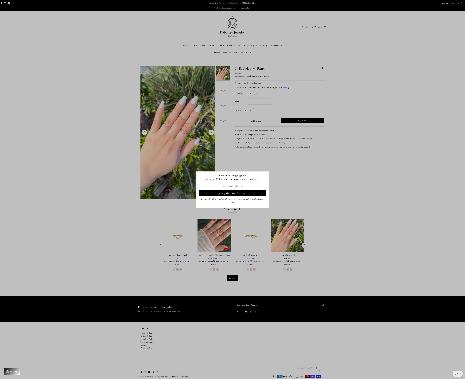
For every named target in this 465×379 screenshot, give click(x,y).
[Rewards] (12, 371)
